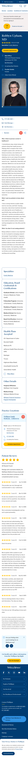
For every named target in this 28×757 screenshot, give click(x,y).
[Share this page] (25, 133)
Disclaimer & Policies (8, 725)
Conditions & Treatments (21, 10)
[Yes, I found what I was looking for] (7, 646)
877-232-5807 (5, 710)
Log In (7, 26)
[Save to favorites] (21, 133)
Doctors (4, 10)
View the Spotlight (14, 660)
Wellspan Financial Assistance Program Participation (12, 398)
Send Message (8, 123)
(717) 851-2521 (8, 119)
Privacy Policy (18, 749)
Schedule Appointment (10, 50)
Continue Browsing (8, 753)
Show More (10, 374)
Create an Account (17, 26)
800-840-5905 (21, 706)
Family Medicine (13, 45)
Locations (10, 10)
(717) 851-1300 (10, 436)
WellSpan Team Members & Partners (13, 719)
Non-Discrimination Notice (9, 729)
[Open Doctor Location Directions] (14, 109)
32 (18, 42)
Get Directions (9, 62)
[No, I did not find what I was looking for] (11, 646)
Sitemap (4, 733)
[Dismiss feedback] (24, 637)
